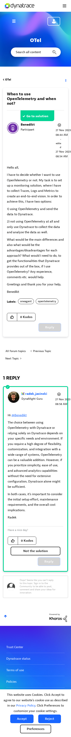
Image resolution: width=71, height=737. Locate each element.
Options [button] (65, 79)
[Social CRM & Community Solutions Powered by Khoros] (58, 617)
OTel (8, 79)
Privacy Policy (25, 706)
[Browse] (16, 21)
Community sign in (54, 21)
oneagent (26, 301)
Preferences (35, 729)
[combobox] (35, 52)
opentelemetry (47, 301)
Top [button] (5, 616)
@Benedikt (19, 415)
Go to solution (37, 116)
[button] (22, 719)
